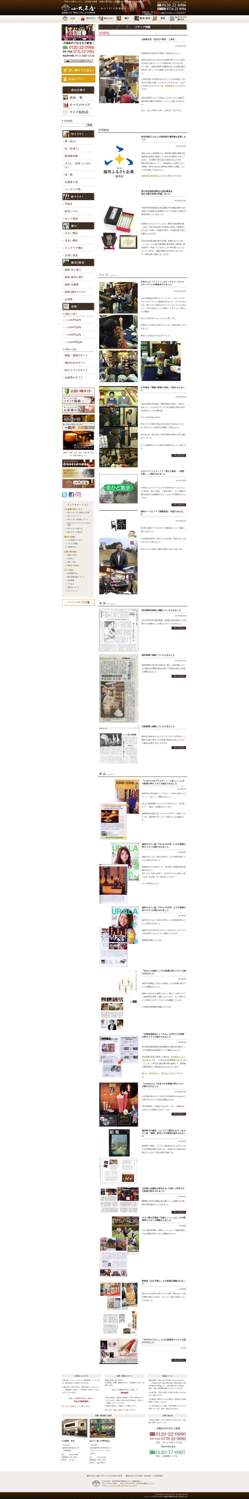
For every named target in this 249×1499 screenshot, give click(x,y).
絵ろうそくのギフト (76, 370)
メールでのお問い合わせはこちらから (122, 1485)
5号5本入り (165, 1073)
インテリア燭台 (74, 247)
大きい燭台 (71, 240)
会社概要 (70, 580)
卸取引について (73, 587)
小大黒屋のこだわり (75, 540)
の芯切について (77, 519)
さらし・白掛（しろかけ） (78, 165)
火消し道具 (71, 255)
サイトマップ (72, 591)
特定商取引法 (72, 573)
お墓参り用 (71, 182)
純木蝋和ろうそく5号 (173, 86)
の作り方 (75, 528)
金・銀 (69, 174)
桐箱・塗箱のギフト (76, 355)
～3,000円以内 (73, 327)
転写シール (71, 211)
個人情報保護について (75, 577)
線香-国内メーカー (76, 291)
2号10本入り (154, 1073)
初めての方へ (72, 555)
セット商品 (71, 218)
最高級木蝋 (71, 155)
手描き (69, 203)
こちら (155, 883)
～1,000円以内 (73, 319)
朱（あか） (71, 141)
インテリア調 (72, 189)
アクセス (70, 584)
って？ (74, 516)
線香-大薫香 (72, 284)
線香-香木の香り (74, 277)
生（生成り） (72, 148)
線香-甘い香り (73, 269)
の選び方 (75, 532)
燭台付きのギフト (75, 362)
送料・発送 (71, 562)
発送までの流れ (73, 565)
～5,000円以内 (73, 334)
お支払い (70, 558)
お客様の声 (71, 547)
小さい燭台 (71, 233)
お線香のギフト (74, 377)
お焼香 (69, 299)
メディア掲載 (72, 544)
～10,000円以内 (73, 342)
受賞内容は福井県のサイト (152, 176)
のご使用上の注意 (78, 512)
